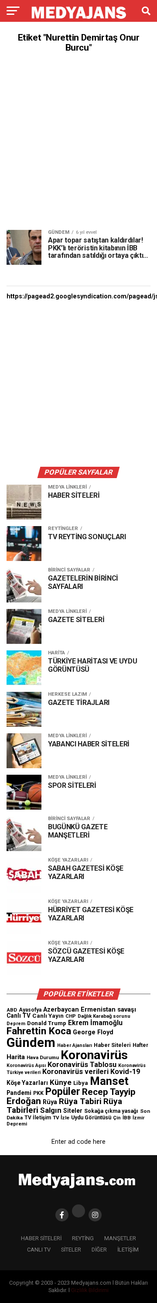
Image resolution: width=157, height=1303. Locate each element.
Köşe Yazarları (27, 1082)
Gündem (31, 1042)
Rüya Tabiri (80, 1101)
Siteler (72, 1110)
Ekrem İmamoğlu (95, 1023)
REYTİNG (83, 1238)
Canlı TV (19, 1015)
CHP (70, 1016)
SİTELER (71, 1249)
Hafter (140, 1045)
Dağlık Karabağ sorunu (104, 1016)
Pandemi (19, 1092)
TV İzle (61, 1118)
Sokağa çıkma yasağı (111, 1111)
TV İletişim (37, 1118)
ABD (12, 1010)
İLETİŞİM (128, 1249)
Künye (61, 1082)
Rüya (50, 1101)
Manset (109, 1081)
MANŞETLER (120, 1238)
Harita (16, 1057)
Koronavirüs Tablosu (82, 1064)
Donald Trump (46, 1023)
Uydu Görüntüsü (91, 1118)
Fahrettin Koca (39, 1031)
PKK (38, 1093)
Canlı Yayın (48, 1015)
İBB (127, 1118)
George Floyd (93, 1032)
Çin (117, 1118)
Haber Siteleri (112, 1045)
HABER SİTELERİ (41, 1238)
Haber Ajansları (74, 1045)
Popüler (62, 1092)
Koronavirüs (94, 1055)
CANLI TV (39, 1249)
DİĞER (99, 1249)
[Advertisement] (78, 141)
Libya (80, 1083)
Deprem (16, 1023)
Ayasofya (30, 1010)
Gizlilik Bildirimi (90, 1290)
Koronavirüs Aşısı (26, 1065)
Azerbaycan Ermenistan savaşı (89, 1009)
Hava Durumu (43, 1057)
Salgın (50, 1110)
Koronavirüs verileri (75, 1071)
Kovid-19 (125, 1071)
